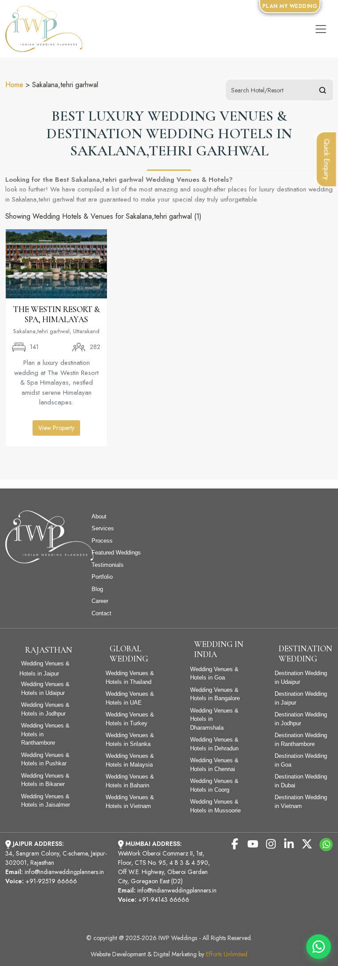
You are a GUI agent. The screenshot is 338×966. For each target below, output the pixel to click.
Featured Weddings (116, 552)
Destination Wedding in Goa (301, 760)
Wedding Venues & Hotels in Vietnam (130, 801)
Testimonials (108, 565)
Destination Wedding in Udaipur (301, 677)
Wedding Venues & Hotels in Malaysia (130, 760)
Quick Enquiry (327, 159)
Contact (101, 613)
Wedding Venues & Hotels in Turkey (130, 719)
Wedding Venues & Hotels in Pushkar (45, 759)
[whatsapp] (326, 844)
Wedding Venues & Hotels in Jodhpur (45, 709)
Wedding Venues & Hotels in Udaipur (45, 688)
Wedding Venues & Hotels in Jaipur (44, 668)
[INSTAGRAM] (270, 843)
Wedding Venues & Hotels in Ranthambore (45, 734)
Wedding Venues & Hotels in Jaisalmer (45, 800)
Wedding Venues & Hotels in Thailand (130, 677)
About (99, 516)
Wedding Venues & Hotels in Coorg (214, 785)
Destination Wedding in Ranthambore (301, 739)
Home (14, 85)
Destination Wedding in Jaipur (301, 698)
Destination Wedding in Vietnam (301, 801)
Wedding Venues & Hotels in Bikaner (45, 780)
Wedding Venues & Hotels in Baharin (130, 781)
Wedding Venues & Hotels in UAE (130, 698)
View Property (56, 427)
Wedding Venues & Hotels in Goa (214, 673)
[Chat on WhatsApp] (318, 946)
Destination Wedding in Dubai (301, 781)
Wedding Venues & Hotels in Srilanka (130, 739)
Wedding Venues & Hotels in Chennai (214, 764)
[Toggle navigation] (321, 29)
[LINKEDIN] (288, 843)
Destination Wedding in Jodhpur (301, 719)
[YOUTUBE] (252, 843)
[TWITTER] (306, 843)
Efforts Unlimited (226, 954)
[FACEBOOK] (234, 843)
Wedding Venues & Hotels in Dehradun (214, 744)
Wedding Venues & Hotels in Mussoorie (215, 806)
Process (102, 540)
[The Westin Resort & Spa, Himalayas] (56, 263)
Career (100, 601)
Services (103, 528)
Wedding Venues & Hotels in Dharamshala (214, 719)
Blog (97, 589)
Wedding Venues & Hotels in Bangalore (215, 694)
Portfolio (102, 576)
